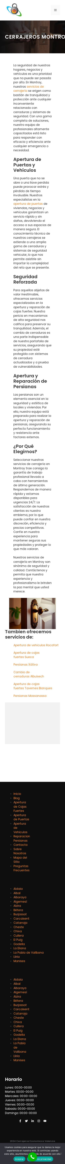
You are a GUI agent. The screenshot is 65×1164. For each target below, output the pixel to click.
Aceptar (19, 1159)
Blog (17, 798)
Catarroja (20, 923)
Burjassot (20, 914)
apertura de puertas (28, 204)
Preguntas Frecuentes (22, 868)
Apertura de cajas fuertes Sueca (27, 655)
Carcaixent (21, 919)
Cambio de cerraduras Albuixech (29, 674)
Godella (19, 944)
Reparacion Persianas (22, 838)
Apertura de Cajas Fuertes (20, 806)
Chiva (18, 931)
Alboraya (20, 897)
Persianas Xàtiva (26, 665)
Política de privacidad (40, 1159)
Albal (17, 893)
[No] (60, 1153)
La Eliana (20, 948)
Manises (19, 961)
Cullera (19, 936)
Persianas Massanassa (30, 696)
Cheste (19, 927)
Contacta (21, 845)
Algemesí (20, 902)
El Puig (18, 940)
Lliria (17, 957)
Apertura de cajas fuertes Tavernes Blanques (33, 686)
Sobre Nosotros (20, 851)
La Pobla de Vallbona (29, 953)
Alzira (17, 906)
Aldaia (18, 889)
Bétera (18, 910)
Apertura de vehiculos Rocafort (36, 645)
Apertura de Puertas (21, 817)
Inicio (17, 794)
